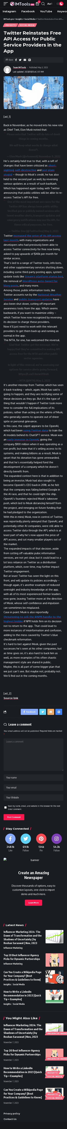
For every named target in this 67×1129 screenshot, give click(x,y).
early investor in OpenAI (23, 439)
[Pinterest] (41, 843)
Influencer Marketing (13, 948)
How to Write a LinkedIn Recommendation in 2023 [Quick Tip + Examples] (22, 995)
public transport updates (36, 299)
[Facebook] (10, 843)
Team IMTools (19, 67)
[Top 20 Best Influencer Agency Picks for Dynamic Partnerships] (54, 960)
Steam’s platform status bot (44, 276)
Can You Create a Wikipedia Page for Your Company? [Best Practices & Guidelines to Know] (22, 976)
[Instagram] (56, 843)
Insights (10, 25)
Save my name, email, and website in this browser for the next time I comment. (34, 807)
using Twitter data (35, 430)
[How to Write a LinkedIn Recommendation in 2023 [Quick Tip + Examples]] (54, 996)
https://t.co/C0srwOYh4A (34, 373)
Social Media (27, 25)
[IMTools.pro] (22, 3)
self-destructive (25, 170)
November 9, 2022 (49, 156)
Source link (11, 698)
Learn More (33, 902)
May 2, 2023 (51, 231)
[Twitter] (25, 843)
